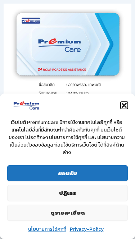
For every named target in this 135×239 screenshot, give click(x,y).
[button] (124, 105)
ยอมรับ (67, 173)
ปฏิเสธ (67, 193)
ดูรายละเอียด (67, 213)
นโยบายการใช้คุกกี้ (47, 229)
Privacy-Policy (87, 229)
